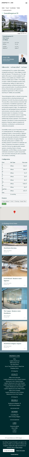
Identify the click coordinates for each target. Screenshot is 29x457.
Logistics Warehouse (14, 361)
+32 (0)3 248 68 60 (14, 419)
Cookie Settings (14, 454)
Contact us (23, 63)
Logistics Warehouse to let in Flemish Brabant (15, 379)
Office (14, 359)
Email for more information (8, 59)
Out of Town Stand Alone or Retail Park (14, 366)
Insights (14, 430)
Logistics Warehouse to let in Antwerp (14, 392)
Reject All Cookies (20, 450)
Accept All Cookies (8, 450)
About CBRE (15, 428)
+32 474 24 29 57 (6, 60)
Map (21, 33)
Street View (24, 33)
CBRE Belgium (18, 438)
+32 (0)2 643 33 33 (14, 408)
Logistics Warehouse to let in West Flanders (14, 388)
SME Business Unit (14, 362)
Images (19, 33)
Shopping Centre (15, 368)
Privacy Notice (18, 447)
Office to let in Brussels (14, 377)
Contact (14, 431)
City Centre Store (14, 364)
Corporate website (14, 426)
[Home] (7, 3)
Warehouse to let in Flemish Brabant (14, 381)
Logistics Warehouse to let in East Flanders (14, 383)
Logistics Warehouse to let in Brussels (14, 386)
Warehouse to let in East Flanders (14, 394)
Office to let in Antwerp (14, 390)
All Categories (14, 371)
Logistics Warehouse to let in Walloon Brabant (14, 385)
